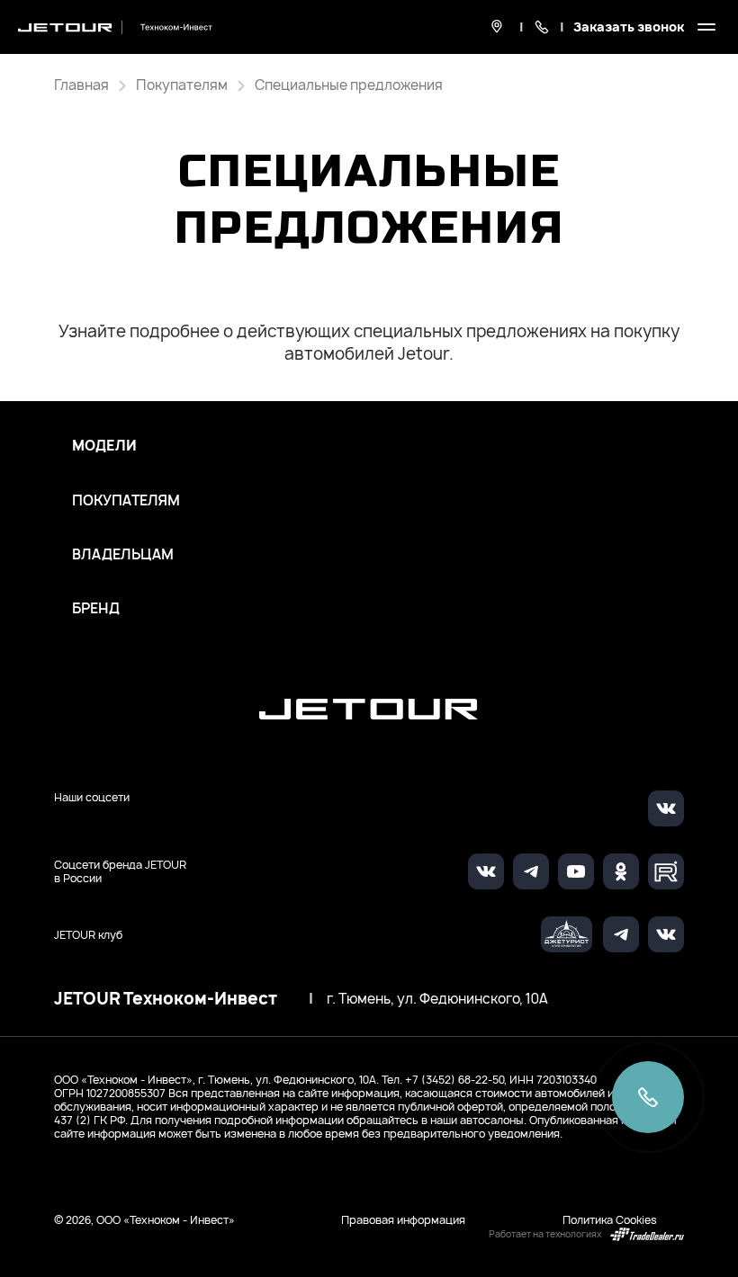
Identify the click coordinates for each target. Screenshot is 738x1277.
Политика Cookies (609, 1220)
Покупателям (126, 501)
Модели (104, 446)
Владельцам (123, 555)
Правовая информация (403, 1220)
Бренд (96, 609)
